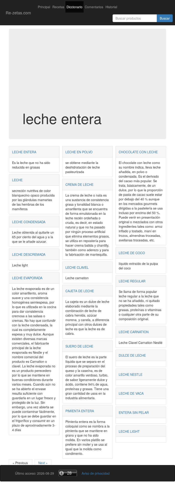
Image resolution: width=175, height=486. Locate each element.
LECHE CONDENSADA (28, 222)
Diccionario (74, 7)
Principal (44, 7)
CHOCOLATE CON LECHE (138, 152)
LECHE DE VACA (131, 393)
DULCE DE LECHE (132, 355)
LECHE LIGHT (129, 431)
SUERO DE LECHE (79, 346)
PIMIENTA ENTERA (79, 411)
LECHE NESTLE (130, 374)
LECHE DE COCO (132, 253)
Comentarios (94, 7)
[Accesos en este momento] (67, 473)
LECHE (17, 180)
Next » (43, 462)
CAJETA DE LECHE (79, 291)
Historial (111, 7)
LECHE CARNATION (134, 332)
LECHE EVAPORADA (27, 278)
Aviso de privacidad (96, 473)
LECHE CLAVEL (77, 267)
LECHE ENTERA (24, 152)
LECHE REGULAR (132, 281)
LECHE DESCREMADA (28, 254)
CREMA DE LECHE (79, 184)
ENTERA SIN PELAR (134, 412)
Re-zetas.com (18, 12)
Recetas (58, 7)
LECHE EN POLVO (79, 152)
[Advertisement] (87, 74)
